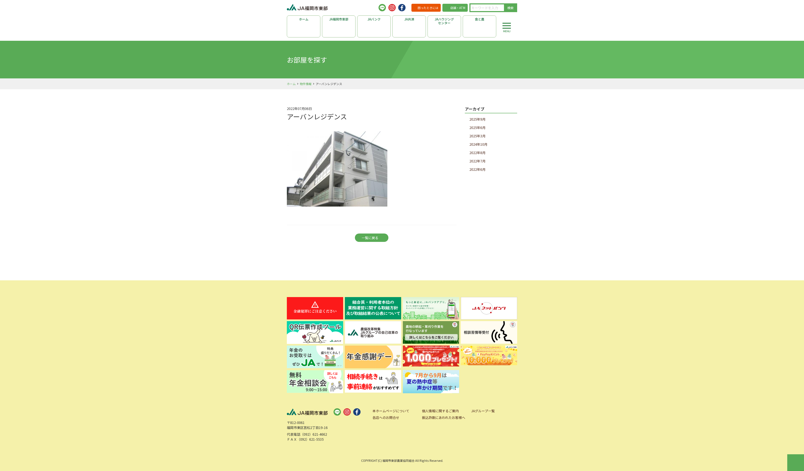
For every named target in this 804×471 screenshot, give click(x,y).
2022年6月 (477, 169)
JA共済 (409, 19)
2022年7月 (477, 160)
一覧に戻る (370, 237)
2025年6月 (477, 127)
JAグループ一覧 (483, 410)
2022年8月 (477, 152)
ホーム (303, 19)
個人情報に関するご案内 (440, 410)
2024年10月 (478, 144)
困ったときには (428, 8)
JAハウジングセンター (444, 21)
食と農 (479, 19)
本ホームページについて (390, 410)
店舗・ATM (457, 8)
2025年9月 (477, 119)
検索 (510, 8)
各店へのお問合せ (385, 417)
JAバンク (374, 19)
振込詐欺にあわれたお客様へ (443, 417)
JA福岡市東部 (338, 19)
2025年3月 (477, 135)
